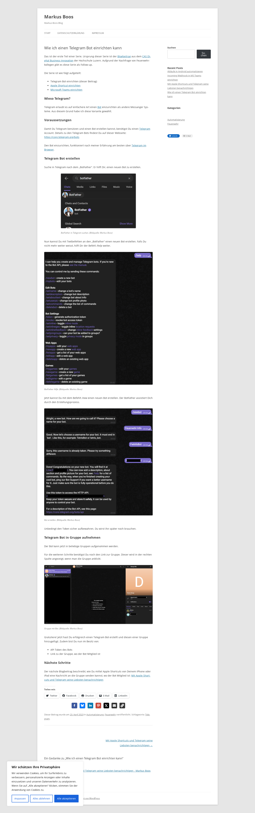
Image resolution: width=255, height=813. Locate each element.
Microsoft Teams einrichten (66, 89)
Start (47, 33)
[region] (45, 783)
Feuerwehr (110, 714)
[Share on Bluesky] (82, 705)
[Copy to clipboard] (122, 705)
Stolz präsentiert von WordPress (84, 798)
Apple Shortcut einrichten (65, 85)
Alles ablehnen (41, 798)
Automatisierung (95, 714)
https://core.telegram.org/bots (61, 137)
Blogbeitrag (124, 56)
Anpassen (20, 798)
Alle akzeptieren (66, 798)
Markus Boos (58, 17)
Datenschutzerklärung (70, 33)
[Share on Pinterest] (98, 705)
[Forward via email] (114, 705)
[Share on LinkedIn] (90, 705)
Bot (99, 107)
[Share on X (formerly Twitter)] (106, 705)
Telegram (144, 128)
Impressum (98, 33)
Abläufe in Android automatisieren (185, 71)
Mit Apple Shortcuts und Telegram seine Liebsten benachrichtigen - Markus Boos (103, 770)
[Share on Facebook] (74, 705)
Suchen (171, 47)
